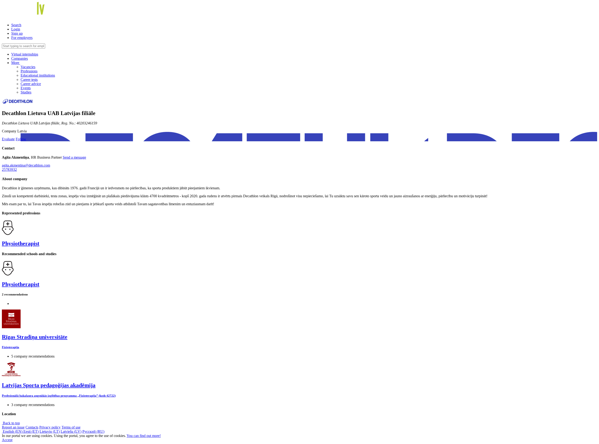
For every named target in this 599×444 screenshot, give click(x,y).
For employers (22, 38)
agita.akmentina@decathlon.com (26, 165)
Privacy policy (50, 427)
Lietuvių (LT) (50, 431)
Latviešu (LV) (71, 431)
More (15, 63)
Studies (26, 92)
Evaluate (8, 139)
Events (26, 88)
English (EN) (12, 431)
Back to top (11, 423)
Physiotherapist (20, 243)
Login (15, 29)
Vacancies (28, 67)
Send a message (74, 157)
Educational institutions (38, 75)
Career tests (29, 80)
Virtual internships (24, 54)
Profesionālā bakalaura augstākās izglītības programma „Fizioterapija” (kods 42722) (59, 395)
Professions (29, 71)
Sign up (17, 33)
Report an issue (13, 427)
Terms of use (71, 427)
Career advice (31, 84)
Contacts (32, 427)
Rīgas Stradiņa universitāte (34, 337)
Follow (21, 139)
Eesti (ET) (31, 431)
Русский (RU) (93, 431)
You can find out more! (144, 436)
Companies (19, 58)
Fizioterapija (10, 347)
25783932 (9, 170)
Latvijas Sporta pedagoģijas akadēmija (48, 385)
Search (16, 25)
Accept (7, 440)
